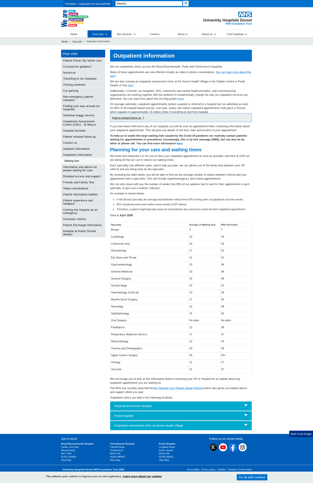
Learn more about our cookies (142, 476)
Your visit (69, 54)
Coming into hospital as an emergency (80, 211)
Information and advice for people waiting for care (80, 169)
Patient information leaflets (80, 194)
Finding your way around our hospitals (81, 108)
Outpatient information (77, 154)
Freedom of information (240, 469)
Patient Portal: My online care (82, 60)
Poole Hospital (123, 415)
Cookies (221, 469)
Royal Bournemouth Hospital (133, 406)
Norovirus (69, 72)
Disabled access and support (82, 176)
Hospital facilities (74, 130)
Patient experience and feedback (78, 202)
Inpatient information (76, 148)
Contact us (70, 142)
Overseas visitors (74, 219)
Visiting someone (74, 84)
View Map (66, 460)
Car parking (70, 90)
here (130, 85)
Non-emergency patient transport (78, 98)
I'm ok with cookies (252, 477)
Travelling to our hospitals (80, 78)
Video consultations (76, 188)
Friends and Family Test (78, 182)
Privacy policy (208, 469)
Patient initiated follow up (126, 118)
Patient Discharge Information (82, 225)
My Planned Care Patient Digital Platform (179, 388)
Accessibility (193, 469)
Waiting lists (71, 160)
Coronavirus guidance (77, 66)
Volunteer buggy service (78, 115)
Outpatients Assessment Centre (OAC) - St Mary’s (79, 123)
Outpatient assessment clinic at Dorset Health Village (148, 425)
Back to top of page (301, 433)
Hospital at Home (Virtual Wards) (79, 233)
